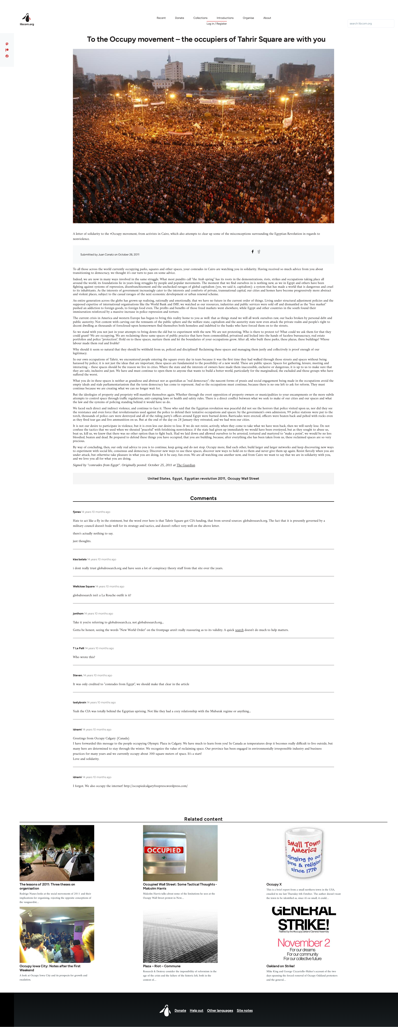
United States (159, 479)
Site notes (245, 1010)
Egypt (177, 479)
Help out (196, 1010)
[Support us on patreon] (7, 50)
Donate (180, 1010)
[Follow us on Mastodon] (7, 44)
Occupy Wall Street (243, 479)
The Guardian (186, 465)
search (239, 630)
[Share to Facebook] (252, 251)
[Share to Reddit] (258, 251)
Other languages (220, 1010)
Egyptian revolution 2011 (205, 479)
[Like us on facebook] (7, 56)
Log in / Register (217, 23)
